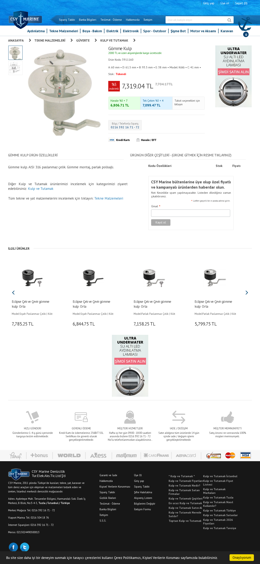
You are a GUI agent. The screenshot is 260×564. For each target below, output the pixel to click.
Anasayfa (16, 40)
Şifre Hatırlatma (143, 492)
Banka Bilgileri (87, 19)
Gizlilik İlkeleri (108, 498)
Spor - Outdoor (154, 31)
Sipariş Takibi (67, 19)
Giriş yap (208, 3)
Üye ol (224, 3)
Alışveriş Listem (143, 498)
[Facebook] (13, 546)
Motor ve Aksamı (203, 31)
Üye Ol (138, 475)
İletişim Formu (142, 509)
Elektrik (112, 31)
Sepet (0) (241, 3)
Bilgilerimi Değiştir (144, 503)
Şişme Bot (178, 31)
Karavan (227, 31)
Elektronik (131, 31)
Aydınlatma (36, 31)
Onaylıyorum (242, 557)
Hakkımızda (133, 19)
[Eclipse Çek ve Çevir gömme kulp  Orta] (32, 277)
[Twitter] (24, 546)
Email (156, 206)
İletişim (148, 19)
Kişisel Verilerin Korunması (115, 486)
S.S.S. (103, 520)
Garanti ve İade (108, 475)
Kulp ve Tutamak (114, 40)
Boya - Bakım (92, 31)
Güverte (83, 40)
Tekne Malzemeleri (63, 31)
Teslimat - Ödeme (111, 19)
